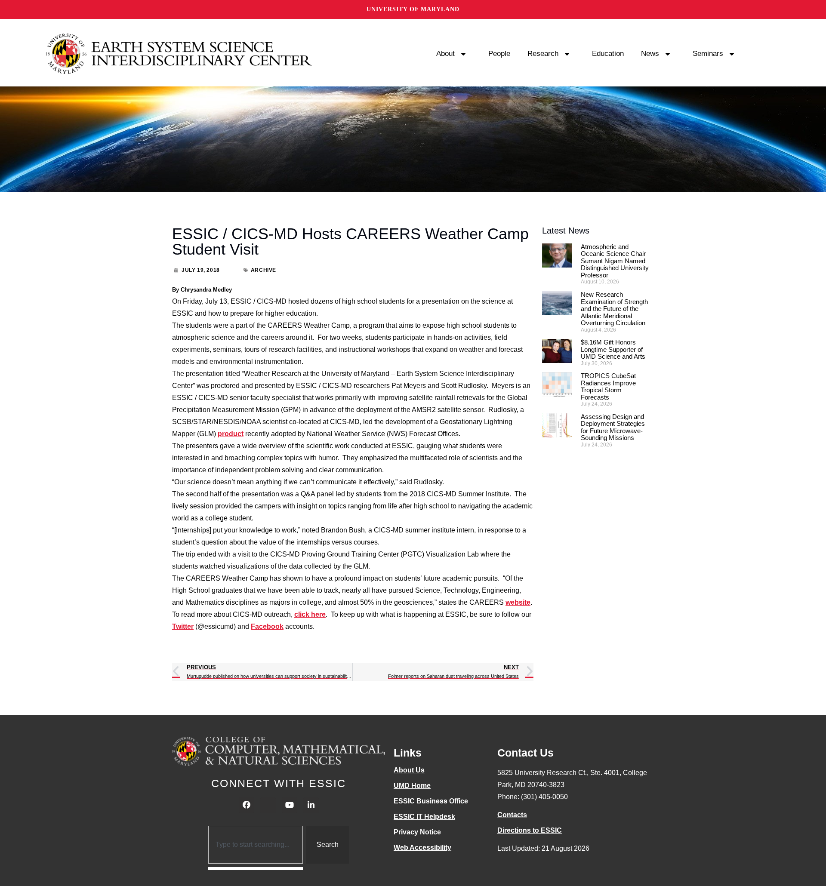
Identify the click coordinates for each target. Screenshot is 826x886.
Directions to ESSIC (529, 830)
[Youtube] (289, 805)
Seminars (708, 53)
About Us (409, 770)
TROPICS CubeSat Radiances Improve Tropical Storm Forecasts (608, 386)
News (650, 53)
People (499, 53)
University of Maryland (413, 9)
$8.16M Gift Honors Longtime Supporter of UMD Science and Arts (613, 349)
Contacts (512, 814)
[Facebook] (246, 805)
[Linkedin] (311, 805)
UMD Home (412, 785)
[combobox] (255, 845)
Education (608, 53)
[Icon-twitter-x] (268, 805)
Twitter (183, 626)
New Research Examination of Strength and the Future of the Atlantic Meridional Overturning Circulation (614, 308)
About (445, 53)
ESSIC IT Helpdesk (424, 816)
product (230, 433)
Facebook (267, 626)
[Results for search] (255, 868)
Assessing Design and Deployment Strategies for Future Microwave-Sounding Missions (613, 427)
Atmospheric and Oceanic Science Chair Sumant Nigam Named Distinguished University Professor (615, 261)
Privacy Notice (417, 832)
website (517, 602)
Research (542, 53)
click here (310, 614)
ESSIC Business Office (431, 801)
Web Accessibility (422, 847)
